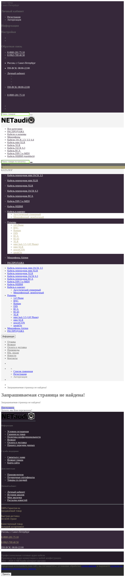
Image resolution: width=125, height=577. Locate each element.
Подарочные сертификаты (21, 477)
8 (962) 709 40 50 (16, 55)
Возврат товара (15, 460)
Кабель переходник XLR (20, 185)
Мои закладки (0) (22, 76)
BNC (16, 227)
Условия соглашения (18, 431)
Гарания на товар (16, 434)
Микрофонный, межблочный (28, 217)
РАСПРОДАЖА (15, 131)
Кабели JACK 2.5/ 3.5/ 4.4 (20, 139)
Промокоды (13, 350)
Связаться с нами (16, 457)
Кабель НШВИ (15, 206)
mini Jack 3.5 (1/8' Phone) (26, 244)
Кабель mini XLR (16, 142)
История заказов (15, 494)
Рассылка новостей (17, 500)
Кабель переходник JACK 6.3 (22, 191)
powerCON (19, 249)
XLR (15, 241)
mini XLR (18, 247)
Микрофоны (13, 137)
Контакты (12, 358)
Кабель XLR (13, 145)
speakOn (17, 252)
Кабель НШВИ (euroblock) (21, 156)
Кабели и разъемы (16, 134)
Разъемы (11, 222)
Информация (8, 336)
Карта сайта (13, 462)
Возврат (11, 344)
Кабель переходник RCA (20, 196)
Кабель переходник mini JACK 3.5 (25, 175)
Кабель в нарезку (16, 211)
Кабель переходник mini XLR (22, 180)
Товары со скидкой (17, 480)
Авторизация (14, 19)
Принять (6, 574)
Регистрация (13, 17)
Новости (11, 355)
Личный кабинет (16, 492)
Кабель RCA (13, 150)
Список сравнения (23, 79)
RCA (16, 236)
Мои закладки (14, 497)
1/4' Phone (18, 225)
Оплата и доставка (17, 347)
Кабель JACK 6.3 (16, 148)
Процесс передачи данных (21, 445)
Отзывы (11, 342)
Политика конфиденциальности (24, 437)
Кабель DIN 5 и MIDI (18, 153)
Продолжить (7, 407)
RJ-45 (16, 238)
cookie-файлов (88, 566)
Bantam (17, 230)
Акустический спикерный (27, 214)
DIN (15, 233)
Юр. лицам (13, 352)
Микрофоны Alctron (17, 257)
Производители (15, 474)
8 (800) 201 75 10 (16, 52)
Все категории (14, 128)
